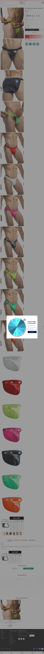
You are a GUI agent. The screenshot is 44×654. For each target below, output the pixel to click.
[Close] (36, 317)
